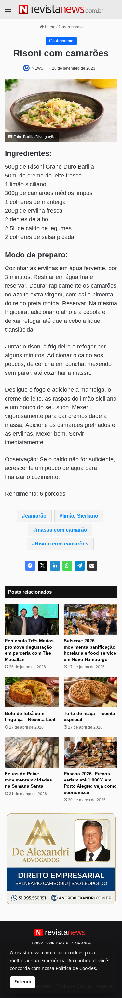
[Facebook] (30, 566)
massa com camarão (61, 529)
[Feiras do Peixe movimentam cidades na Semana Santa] (32, 752)
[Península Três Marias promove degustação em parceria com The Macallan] (32, 619)
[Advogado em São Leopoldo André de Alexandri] (61, 858)
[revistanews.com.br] (61, 9)
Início (49, 26)
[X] (42, 566)
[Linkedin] (55, 566)
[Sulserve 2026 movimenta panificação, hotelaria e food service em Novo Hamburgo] (90, 619)
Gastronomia (71, 26)
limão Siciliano (80, 516)
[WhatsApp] (67, 566)
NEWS (37, 68)
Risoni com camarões (61, 543)
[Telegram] (80, 566)
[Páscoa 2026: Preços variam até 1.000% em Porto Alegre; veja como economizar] (90, 752)
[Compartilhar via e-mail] (92, 566)
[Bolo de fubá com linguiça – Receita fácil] (32, 692)
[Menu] (8, 12)
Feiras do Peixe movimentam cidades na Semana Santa (28, 780)
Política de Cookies (76, 968)
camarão (36, 516)
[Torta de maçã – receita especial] (90, 692)
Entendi (22, 982)
